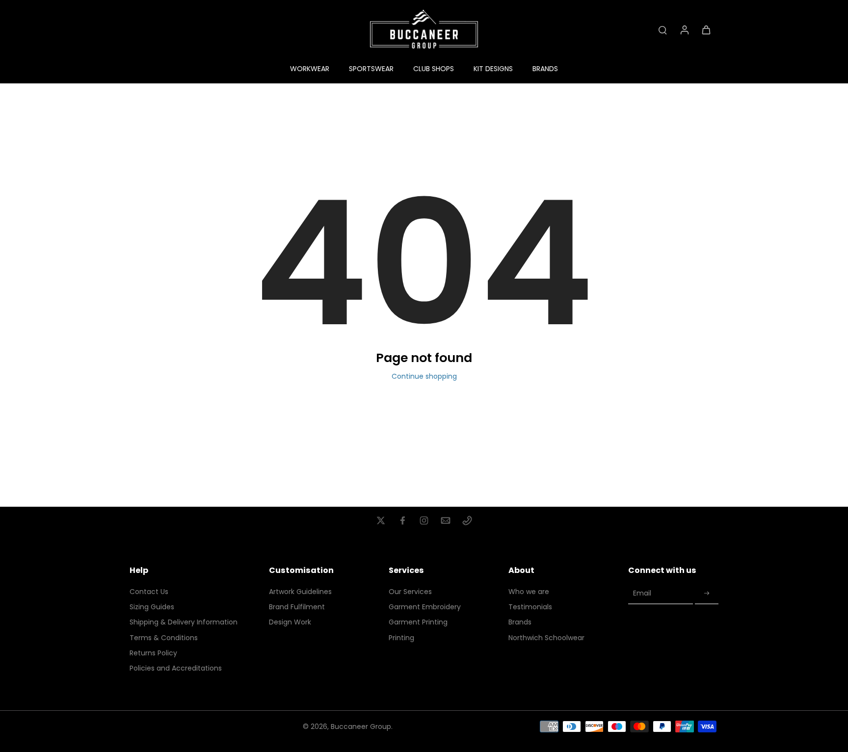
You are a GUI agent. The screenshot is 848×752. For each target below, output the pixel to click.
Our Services (410, 591)
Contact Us (149, 591)
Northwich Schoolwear (546, 638)
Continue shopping (424, 376)
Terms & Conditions (164, 638)
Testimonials (530, 607)
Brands (519, 622)
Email (642, 593)
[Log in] (684, 29)
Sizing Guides (152, 607)
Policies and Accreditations (176, 668)
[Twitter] (381, 520)
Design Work (290, 622)
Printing (401, 638)
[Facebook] (402, 520)
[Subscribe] (706, 593)
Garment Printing (418, 622)
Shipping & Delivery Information (184, 622)
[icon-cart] (705, 29)
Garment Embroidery (425, 607)
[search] (662, 29)
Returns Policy (153, 653)
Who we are (528, 591)
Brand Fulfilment (297, 607)
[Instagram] (424, 520)
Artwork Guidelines (300, 591)
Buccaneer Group (361, 726)
